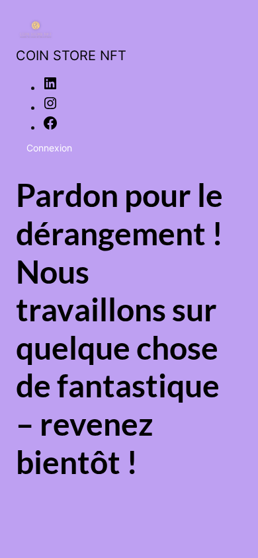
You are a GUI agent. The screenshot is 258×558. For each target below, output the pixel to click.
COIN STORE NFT (71, 55)
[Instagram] (50, 107)
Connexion (49, 147)
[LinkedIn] (50, 87)
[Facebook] (50, 127)
